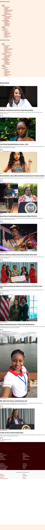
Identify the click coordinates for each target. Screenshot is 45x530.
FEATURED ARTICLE (26, 456)
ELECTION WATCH (3, 454)
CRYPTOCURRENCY (3, 468)
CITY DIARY (2, 457)
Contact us (25, 478)
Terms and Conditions (4, 478)
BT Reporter (5, 117)
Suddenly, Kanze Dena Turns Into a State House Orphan (16, 110)
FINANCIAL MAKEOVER (4, 466)
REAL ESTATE (25, 465)
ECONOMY (25, 463)
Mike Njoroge (5, 261)
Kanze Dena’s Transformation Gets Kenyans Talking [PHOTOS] (18, 216)
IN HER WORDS (3, 459)
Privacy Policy (2, 475)
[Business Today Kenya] (5, 41)
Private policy (25, 475)
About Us (1, 474)
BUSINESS (2, 463)
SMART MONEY (2, 465)
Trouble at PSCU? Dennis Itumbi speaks (11, 432)
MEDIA (1, 453)
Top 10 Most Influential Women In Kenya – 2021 (14, 144)
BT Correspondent (6, 294)
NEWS (24, 453)
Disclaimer (2, 476)
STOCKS (24, 468)
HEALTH (24, 457)
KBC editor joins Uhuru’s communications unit (13, 401)
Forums (24, 476)
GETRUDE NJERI (6, 151)
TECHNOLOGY (25, 454)
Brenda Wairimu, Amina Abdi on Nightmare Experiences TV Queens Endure (22, 175)
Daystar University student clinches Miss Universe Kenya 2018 (18, 254)
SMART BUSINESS (3, 469)
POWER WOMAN (26, 459)
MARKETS (24, 466)
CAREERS (1, 456)
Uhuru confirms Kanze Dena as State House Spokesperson (17, 324)
